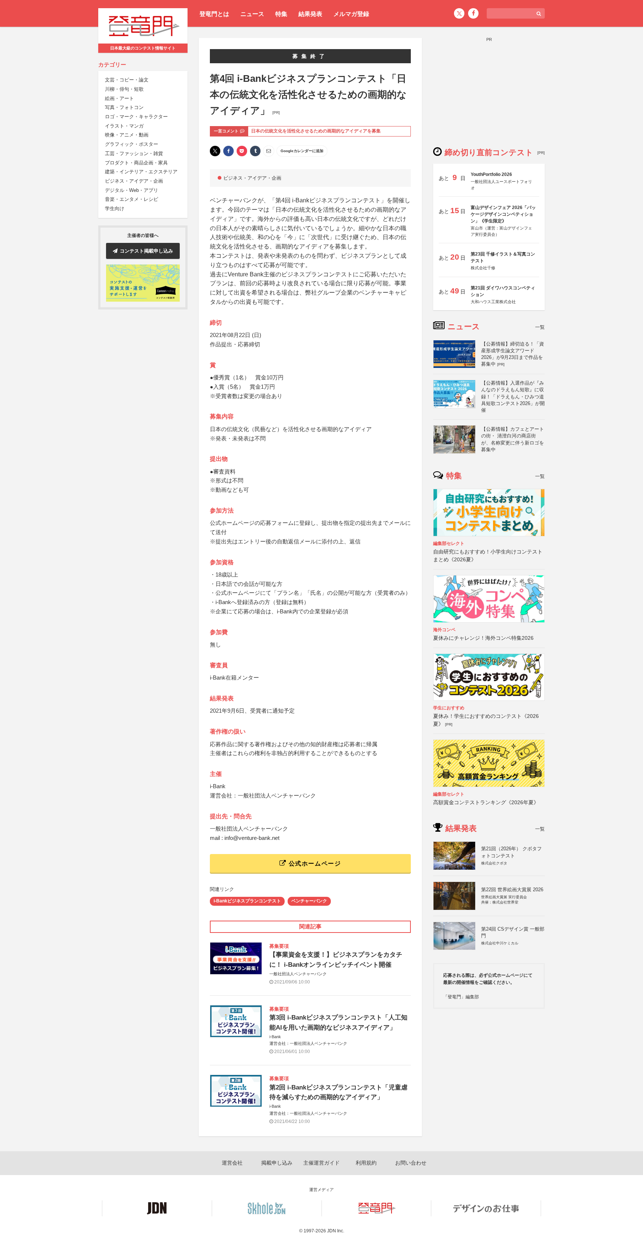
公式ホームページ (314, 863)
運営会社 (232, 1163)
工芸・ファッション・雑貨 (134, 153)
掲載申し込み (276, 1163)
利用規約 (366, 1163)
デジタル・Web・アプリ (131, 190)
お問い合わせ (410, 1163)
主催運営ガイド (321, 1163)
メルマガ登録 (351, 14)
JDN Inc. (335, 1230)
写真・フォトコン (124, 107)
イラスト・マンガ (124, 126)
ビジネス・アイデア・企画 (134, 181)
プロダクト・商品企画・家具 (136, 163)
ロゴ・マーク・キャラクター (136, 116)
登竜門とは (214, 14)
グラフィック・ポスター (131, 144)
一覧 (540, 327)
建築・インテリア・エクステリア (141, 172)
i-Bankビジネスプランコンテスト (247, 901)
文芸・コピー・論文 (126, 80)
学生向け (114, 208)
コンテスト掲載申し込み (146, 251)
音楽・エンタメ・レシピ (131, 199)
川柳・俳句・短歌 (124, 89)
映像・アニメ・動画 (126, 135)
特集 (281, 14)
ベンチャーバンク (309, 901)
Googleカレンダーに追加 (302, 151)
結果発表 (310, 14)
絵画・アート (119, 98)
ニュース (252, 14)
